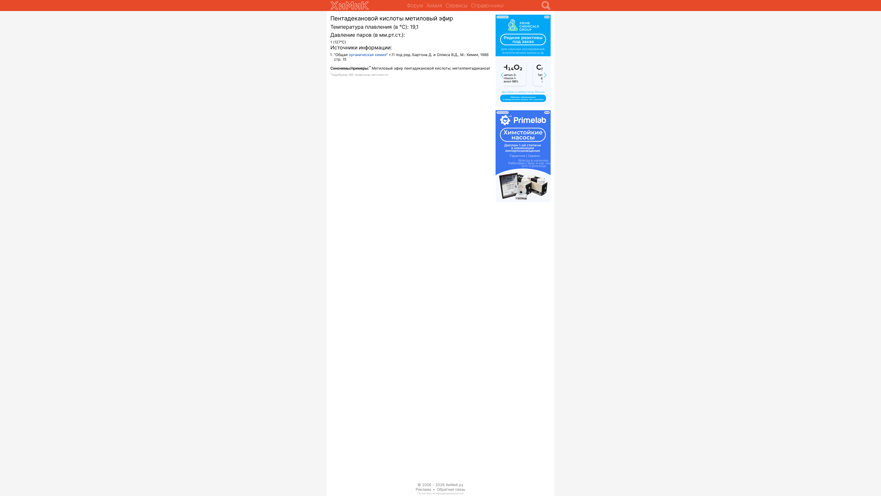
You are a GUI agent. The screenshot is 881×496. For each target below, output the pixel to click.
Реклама (423, 489)
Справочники (487, 5)
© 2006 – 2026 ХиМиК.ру (440, 484)
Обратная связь (451, 489)
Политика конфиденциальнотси (440, 493)
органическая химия (367, 54)
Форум (415, 5)
